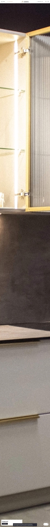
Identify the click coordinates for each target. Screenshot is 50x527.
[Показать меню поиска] (46, 1)
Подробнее (5, 523)
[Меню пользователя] (48, 1)
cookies (17, 525)
